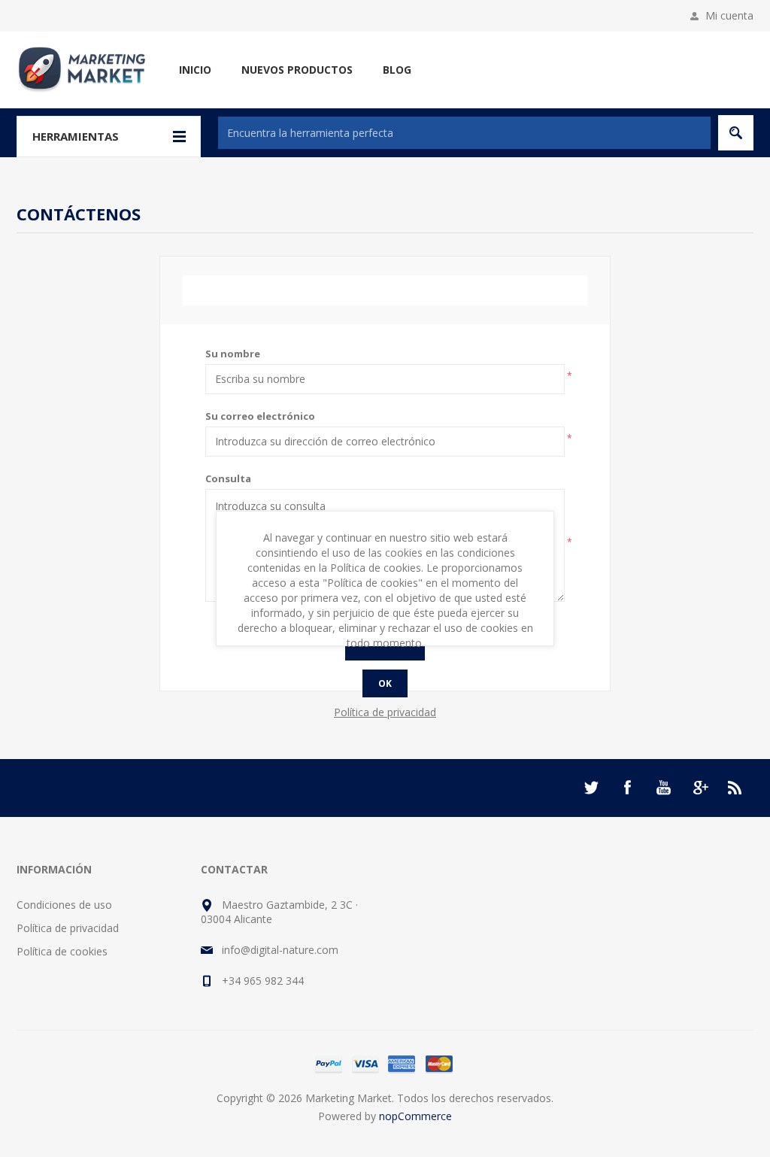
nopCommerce (415, 1116)
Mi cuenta (729, 15)
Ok (385, 683)
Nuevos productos (297, 69)
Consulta (228, 478)
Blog (397, 69)
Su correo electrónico (260, 416)
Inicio (195, 69)
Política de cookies (62, 951)
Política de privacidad (68, 928)
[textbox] (464, 133)
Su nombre (232, 353)
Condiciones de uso (64, 904)
